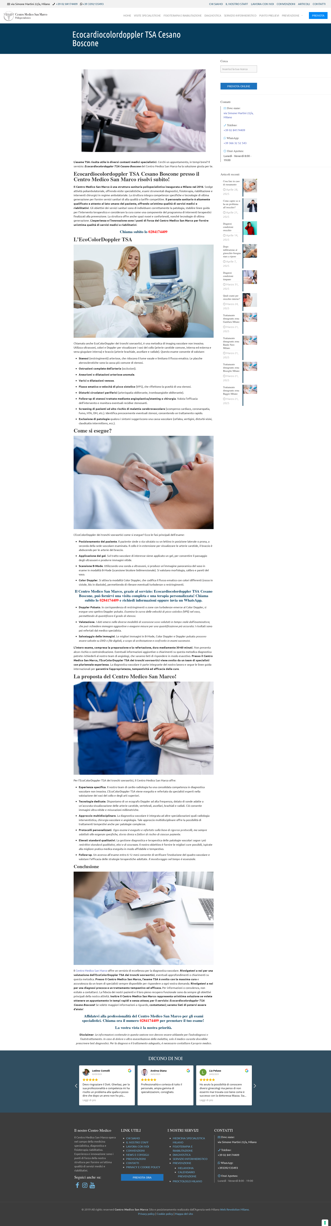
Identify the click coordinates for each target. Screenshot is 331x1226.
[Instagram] (85, 1184)
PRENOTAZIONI (136, 1158)
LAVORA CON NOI (262, 4)
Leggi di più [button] (147, 1100)
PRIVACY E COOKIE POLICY (143, 1167)
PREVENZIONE (182, 1163)
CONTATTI (319, 4)
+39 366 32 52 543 (235, 143)
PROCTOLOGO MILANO (187, 1181)
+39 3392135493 (93, 4)
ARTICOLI (304, 4)
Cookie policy (165, 1213)
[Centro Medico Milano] (27, 15)
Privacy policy (146, 1213)
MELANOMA (186, 1168)
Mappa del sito (184, 1213)
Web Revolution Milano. (234, 1209)
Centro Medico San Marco (91, 970)
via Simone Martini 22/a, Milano (237, 1142)
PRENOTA (318, 15)
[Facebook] (77, 1184)
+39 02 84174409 (67, 4)
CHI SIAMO (216, 4)
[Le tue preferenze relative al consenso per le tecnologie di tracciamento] (325, 1222)
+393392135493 (228, 1167)
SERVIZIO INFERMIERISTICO (190, 1158)
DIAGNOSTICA (182, 1154)
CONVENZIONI (286, 4)
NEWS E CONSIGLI (137, 1154)
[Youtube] (92, 1184)
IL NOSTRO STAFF (237, 4)
